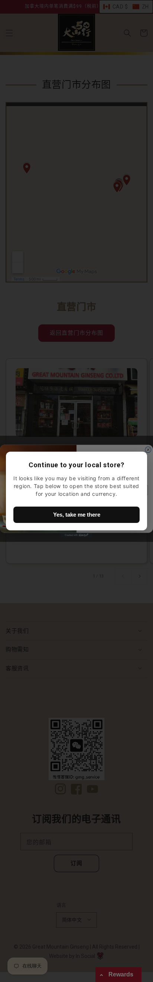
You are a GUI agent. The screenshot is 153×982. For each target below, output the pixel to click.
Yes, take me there (76, 514)
